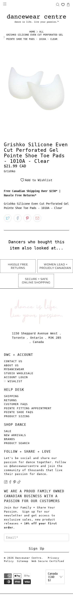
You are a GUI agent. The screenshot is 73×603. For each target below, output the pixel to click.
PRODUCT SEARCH (17, 443)
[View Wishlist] (62, 4)
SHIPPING (11, 396)
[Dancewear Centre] (36, 19)
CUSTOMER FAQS (16, 404)
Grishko (9, 171)
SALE (7, 431)
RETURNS (10, 400)
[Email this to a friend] (37, 218)
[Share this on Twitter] (8, 218)
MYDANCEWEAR (14, 369)
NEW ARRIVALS (15, 435)
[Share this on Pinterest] (27, 218)
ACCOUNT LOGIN (16, 377)
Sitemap (22, 561)
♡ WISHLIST (13, 381)
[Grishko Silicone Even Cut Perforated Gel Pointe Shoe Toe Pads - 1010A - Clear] (36, 88)
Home (32, 32)
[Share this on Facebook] (17, 218)
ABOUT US (11, 365)
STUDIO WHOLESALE (18, 373)
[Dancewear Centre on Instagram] (6, 482)
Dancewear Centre (28, 558)
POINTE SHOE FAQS (18, 412)
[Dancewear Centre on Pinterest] (14, 482)
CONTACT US (13, 361)
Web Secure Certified (48, 561)
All (41, 32)
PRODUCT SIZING (17, 416)
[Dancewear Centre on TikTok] (19, 482)
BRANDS (9, 439)
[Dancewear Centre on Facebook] (10, 482)
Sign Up (36, 549)
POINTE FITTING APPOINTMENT (28, 408)
